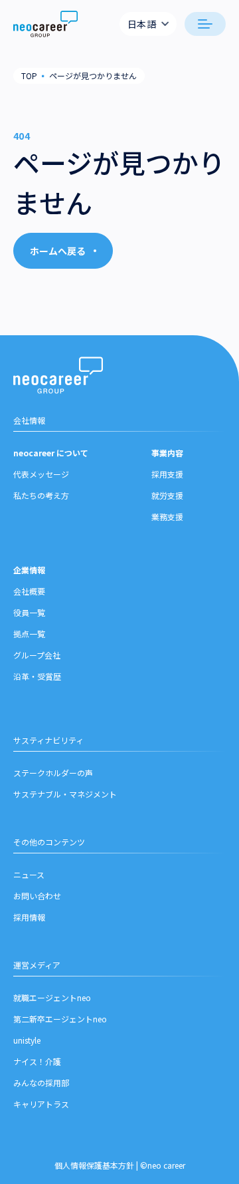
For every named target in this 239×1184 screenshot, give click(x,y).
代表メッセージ (41, 474)
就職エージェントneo (52, 997)
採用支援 (167, 474)
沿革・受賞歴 (37, 676)
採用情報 (29, 917)
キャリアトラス (41, 1104)
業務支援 (167, 516)
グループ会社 (36, 655)
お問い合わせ (37, 895)
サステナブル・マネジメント (65, 794)
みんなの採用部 (41, 1082)
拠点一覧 (29, 633)
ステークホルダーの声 (53, 772)
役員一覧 (29, 612)
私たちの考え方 (41, 495)
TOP (29, 75)
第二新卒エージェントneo (60, 1018)
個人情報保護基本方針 (94, 1165)
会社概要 (29, 591)
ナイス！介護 (37, 1061)
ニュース (28, 874)
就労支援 (167, 495)
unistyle (26, 1040)
